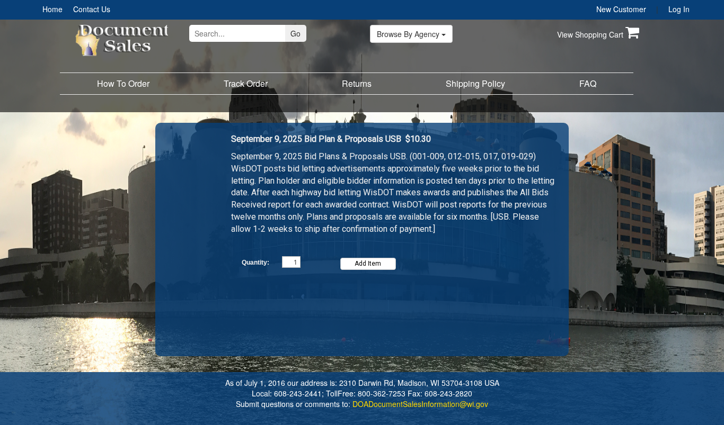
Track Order (246, 83)
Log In (679, 9)
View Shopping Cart (591, 34)
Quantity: (255, 262)
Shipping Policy (475, 83)
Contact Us (91, 9)
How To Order (123, 83)
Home (52, 9)
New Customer (621, 9)
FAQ (587, 83)
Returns (357, 83)
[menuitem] (52, 9)
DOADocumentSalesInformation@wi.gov (420, 404)
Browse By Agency (409, 34)
